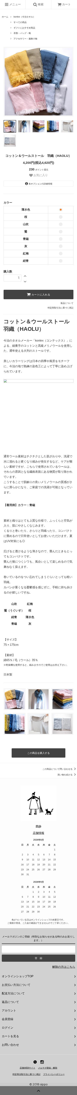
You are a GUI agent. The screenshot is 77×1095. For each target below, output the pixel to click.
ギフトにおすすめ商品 (24, 28)
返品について (67, 303)
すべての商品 (20, 22)
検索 (40, 4)
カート (66, 4)
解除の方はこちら (63, 966)
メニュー (15, 4)
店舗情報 (38, 832)
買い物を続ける (65, 774)
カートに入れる (40, 294)
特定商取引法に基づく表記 (60, 308)
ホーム (5, 17)
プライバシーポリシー (54, 1074)
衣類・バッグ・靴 (22, 33)
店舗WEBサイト (27, 1068)
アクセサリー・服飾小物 (25, 38)
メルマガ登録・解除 (47, 1068)
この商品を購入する (38, 753)
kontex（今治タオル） (24, 17)
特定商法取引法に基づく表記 (26, 1074)
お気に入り (40, 175)
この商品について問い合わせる (57, 769)
